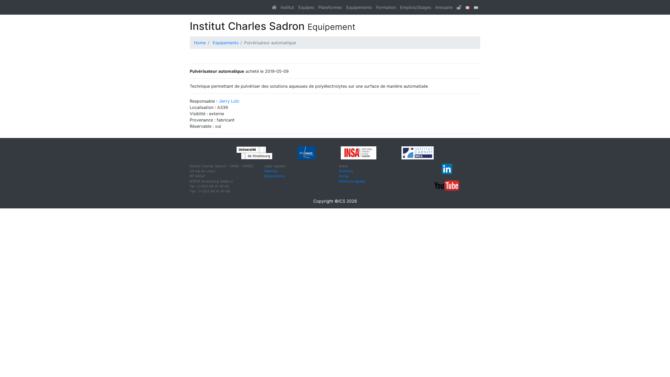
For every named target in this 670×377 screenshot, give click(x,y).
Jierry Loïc (229, 101)
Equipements (359, 7)
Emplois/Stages (415, 7)
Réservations (274, 176)
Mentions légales (352, 181)
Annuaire (444, 7)
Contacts (346, 171)
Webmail (270, 171)
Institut (287, 7)
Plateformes (330, 7)
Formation (386, 7)
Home (200, 42)
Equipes (306, 7)
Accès (344, 176)
